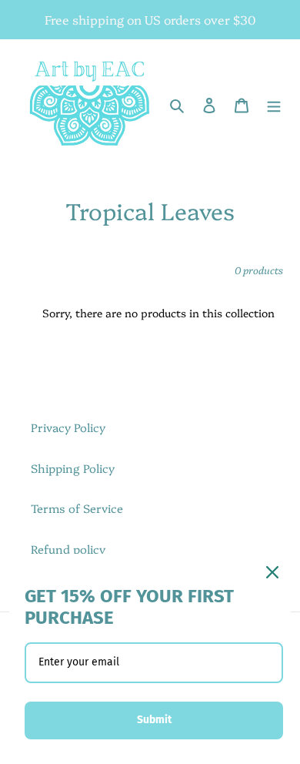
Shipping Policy (73, 468)
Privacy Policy (68, 427)
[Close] (272, 572)
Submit (154, 719)
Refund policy (68, 549)
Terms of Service (77, 508)
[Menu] (274, 103)
